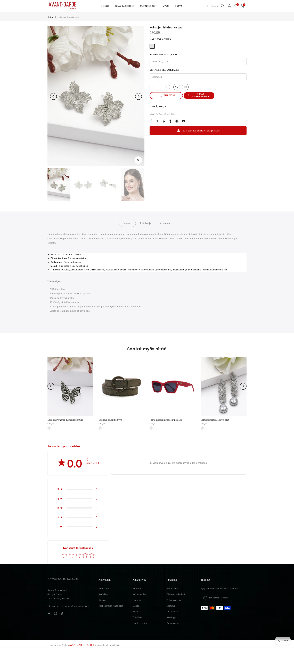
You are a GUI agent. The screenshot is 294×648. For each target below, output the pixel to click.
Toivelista (137, 617)
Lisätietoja (145, 223)
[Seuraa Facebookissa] (49, 613)
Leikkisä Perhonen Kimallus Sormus (65, 420)
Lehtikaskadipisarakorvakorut (215, 420)
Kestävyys (171, 617)
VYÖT (166, 6)
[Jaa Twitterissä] (157, 121)
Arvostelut (165, 223)
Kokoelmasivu (139, 594)
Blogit (135, 611)
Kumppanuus (173, 623)
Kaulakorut (104, 594)
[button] (212, 6)
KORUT (105, 6)
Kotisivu (137, 588)
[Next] (138, 96)
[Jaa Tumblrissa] (170, 121)
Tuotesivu (137, 600)
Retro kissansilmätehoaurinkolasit (166, 420)
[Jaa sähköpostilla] (183, 121)
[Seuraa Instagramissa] (55, 613)
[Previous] (53, 96)
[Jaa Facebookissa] (151, 121)
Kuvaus (127, 223)
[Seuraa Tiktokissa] (61, 613)
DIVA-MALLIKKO (124, 6)
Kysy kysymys (158, 106)
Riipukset (103, 600)
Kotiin (50, 17)
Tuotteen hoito (140, 623)
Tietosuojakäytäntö (176, 594)
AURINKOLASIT (148, 6)
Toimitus (171, 606)
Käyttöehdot (172, 588)
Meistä (136, 606)
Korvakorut (104, 588)
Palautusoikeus (174, 600)
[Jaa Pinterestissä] (164, 121)
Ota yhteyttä (172, 611)
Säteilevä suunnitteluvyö (110, 420)
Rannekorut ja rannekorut (111, 606)
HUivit (178, 6)
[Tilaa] (240, 598)
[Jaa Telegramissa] (176, 121)
